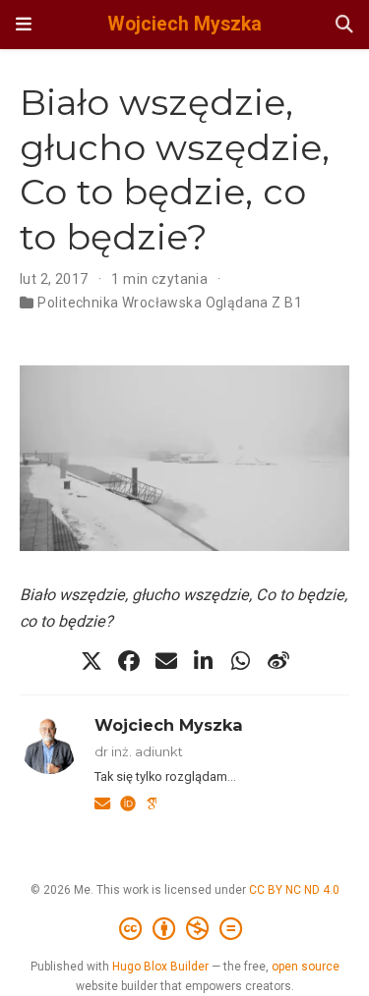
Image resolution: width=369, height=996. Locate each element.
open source (305, 966)
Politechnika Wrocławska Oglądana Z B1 (169, 302)
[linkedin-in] (203, 661)
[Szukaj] (344, 25)
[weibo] (278, 661)
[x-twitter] (91, 661)
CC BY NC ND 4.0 (294, 890)
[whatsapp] (241, 661)
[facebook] (129, 661)
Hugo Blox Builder (160, 966)
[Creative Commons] (184, 929)
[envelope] (166, 661)
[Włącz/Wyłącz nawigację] (23, 24)
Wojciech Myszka (184, 24)
